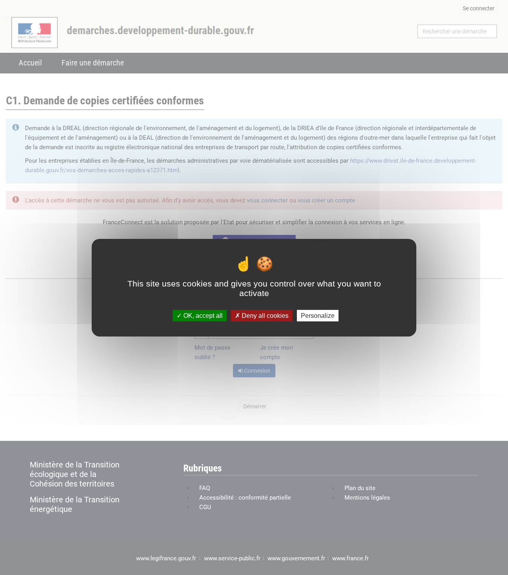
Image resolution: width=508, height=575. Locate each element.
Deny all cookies (264, 315)
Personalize (318, 315)
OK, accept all (202, 315)
